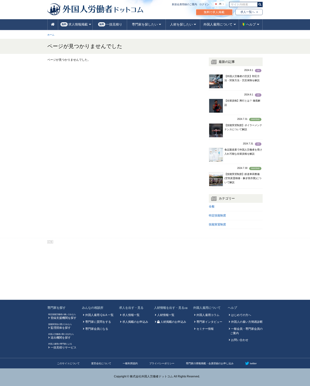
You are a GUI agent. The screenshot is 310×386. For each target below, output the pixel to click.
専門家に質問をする (98, 321)
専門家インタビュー (209, 321)
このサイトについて (68, 363)
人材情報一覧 (165, 314)
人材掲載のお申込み (173, 321)
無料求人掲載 (214, 12)
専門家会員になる (96, 328)
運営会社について (101, 363)
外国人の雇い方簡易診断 (247, 321)
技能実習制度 (255, 119)
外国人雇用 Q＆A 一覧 (99, 314)
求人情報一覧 (131, 314)
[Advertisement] (155, 271)
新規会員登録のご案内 (184, 4)
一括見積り (110, 24)
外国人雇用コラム (207, 314)
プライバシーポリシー (161, 363)
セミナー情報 (205, 328)
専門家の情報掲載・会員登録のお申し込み (210, 363)
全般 (258, 70)
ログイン (204, 4)
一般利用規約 (130, 363)
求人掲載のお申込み (135, 321)
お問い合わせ (239, 339)
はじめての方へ (241, 314)
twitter (253, 363)
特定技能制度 (217, 215)
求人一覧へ (247, 11)
